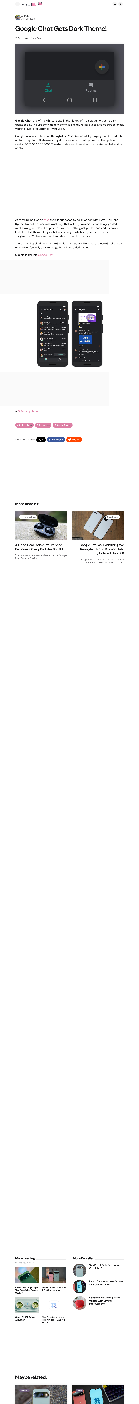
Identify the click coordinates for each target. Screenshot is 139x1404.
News (80, 1390)
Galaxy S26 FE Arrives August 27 (25, 1318)
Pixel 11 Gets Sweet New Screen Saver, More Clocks (106, 1283)
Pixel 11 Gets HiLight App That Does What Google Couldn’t (26, 1290)
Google (44, 425)
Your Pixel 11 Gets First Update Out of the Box (105, 1267)
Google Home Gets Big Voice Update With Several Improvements (104, 1300)
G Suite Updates (28, 411)
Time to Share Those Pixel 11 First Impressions (54, 1289)
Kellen (27, 16)
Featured (24, 1390)
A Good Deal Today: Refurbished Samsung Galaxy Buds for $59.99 (39, 547)
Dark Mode (25, 425)
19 (22, 38)
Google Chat (45, 255)
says (46, 220)
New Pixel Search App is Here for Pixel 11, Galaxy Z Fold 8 (53, 1320)
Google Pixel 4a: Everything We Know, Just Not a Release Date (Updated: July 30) (102, 549)
